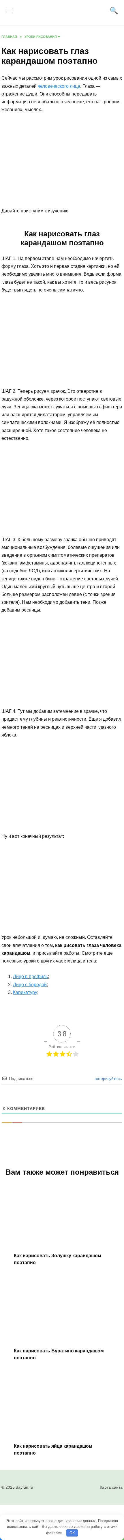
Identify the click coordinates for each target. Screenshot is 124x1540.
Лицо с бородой (30, 984)
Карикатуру (25, 992)
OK (72, 1533)
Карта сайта (111, 1487)
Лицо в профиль (30, 976)
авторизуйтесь (107, 1078)
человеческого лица (59, 86)
